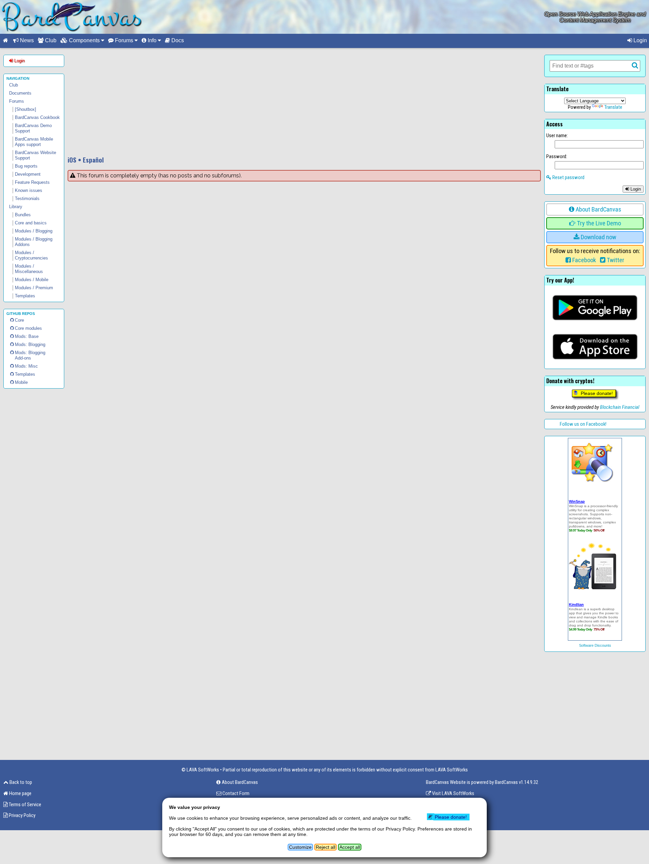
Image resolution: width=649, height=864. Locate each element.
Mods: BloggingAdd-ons (30, 355)
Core (19, 320)
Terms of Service (24, 804)
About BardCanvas (597, 209)
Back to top (20, 782)
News (26, 40)
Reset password (567, 177)
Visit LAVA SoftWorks (452, 793)
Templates (25, 374)
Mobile (21, 382)
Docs (177, 40)
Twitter (614, 260)
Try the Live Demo (598, 223)
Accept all (349, 847)
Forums (16, 101)
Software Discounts (595, 645)
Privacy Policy (21, 815)
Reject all (325, 847)
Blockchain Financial (619, 407)
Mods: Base (27, 336)
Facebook (583, 260)
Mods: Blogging (30, 344)
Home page (19, 793)
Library (15, 206)
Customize (300, 847)
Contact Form (235, 793)
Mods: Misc (26, 366)
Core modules (28, 328)
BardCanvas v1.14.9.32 (516, 782)
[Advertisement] (304, 102)
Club (50, 40)
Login (639, 40)
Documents (20, 93)
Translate (613, 107)
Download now (597, 237)
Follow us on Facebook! (583, 424)
